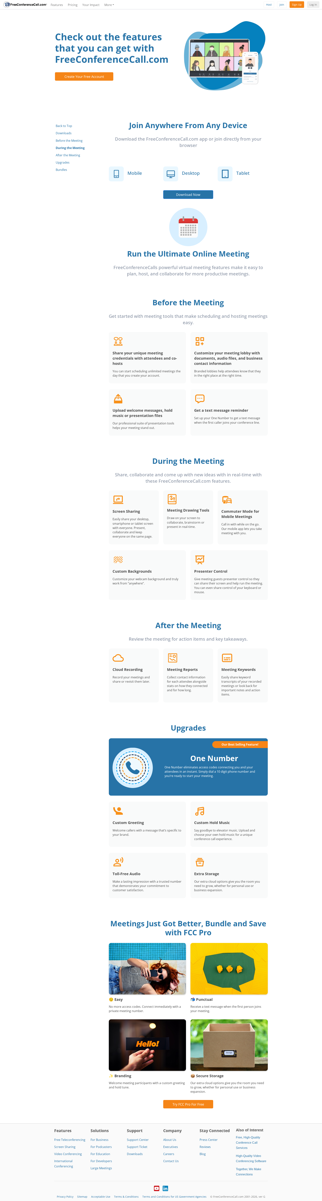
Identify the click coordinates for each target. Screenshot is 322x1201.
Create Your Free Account (84, 76)
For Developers (101, 1161)
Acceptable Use (100, 1196)
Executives (170, 1147)
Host (269, 4)
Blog (203, 1154)
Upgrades (63, 162)
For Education (100, 1154)
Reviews (205, 1147)
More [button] (108, 5)
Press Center (209, 1140)
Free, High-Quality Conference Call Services (248, 1142)
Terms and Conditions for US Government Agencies (174, 1196)
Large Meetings (101, 1168)
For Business (99, 1140)
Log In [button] (313, 4)
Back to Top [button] (64, 126)
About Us (169, 1140)
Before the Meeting (69, 141)
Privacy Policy (65, 1196)
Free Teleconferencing (69, 1140)
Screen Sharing (64, 1147)
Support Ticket (137, 1147)
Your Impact (91, 5)
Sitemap (82, 1196)
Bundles (61, 170)
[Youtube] (157, 1188)
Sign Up (297, 4)
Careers (168, 1154)
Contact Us (171, 1161)
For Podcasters (101, 1147)
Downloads (64, 133)
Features (57, 5)
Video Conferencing (68, 1154)
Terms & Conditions (126, 1196)
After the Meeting (68, 155)
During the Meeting (70, 148)
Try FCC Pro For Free (188, 1104)
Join (282, 4)
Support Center (138, 1140)
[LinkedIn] (165, 1188)
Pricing (73, 5)
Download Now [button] (188, 194)
